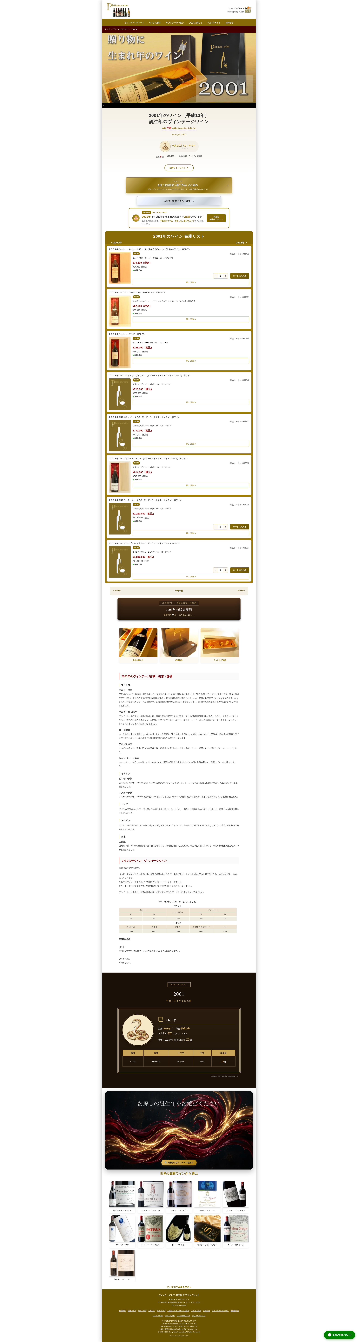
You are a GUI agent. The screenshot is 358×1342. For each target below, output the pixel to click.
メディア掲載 (170, 1316)
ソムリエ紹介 (158, 1316)
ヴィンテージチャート (134, 23)
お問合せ (229, 23)
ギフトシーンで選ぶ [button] (175, 23)
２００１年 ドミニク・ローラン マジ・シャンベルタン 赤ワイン (137, 292)
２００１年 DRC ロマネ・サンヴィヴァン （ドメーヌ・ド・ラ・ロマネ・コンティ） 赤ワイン (150, 375)
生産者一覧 (235, 1311)
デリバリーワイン (198, 1316)
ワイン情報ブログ (183, 1316)
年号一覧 (179, 591)
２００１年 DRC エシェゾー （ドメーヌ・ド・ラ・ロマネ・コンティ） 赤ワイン (144, 417)
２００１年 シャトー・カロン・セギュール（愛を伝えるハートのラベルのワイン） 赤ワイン (149, 249)
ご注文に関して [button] (195, 23)
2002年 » (241, 242)
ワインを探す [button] (155, 23)
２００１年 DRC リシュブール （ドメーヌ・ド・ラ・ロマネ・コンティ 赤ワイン (144, 543)
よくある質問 (196, 1311)
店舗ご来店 (132, 1311)
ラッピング (161, 1311)
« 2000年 (116, 242)
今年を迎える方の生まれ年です (179, 128)
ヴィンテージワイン (120, 29)
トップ (107, 29)
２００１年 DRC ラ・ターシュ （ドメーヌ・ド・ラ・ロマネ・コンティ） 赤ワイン (145, 500)
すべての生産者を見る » (179, 1287)
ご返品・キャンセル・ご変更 (178, 1311)
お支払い (151, 1311)
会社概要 (122, 1311)
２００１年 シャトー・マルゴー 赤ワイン (127, 334)
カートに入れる (240, 276)
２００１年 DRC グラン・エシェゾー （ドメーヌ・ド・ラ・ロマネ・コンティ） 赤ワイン (148, 458)
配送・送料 (142, 1311)
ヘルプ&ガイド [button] (214, 23)
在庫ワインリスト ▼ (179, 168)
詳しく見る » (191, 282)
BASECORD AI (183, 1336)
